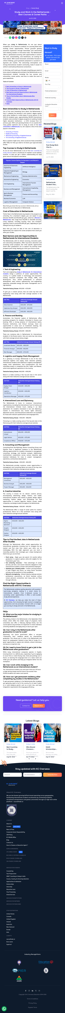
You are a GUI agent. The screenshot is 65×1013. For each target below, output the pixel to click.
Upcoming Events (11, 852)
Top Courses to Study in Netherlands (17, 88)
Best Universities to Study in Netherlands (18, 86)
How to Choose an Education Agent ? (17, 845)
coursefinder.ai (10, 939)
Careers (8, 826)
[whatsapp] (9, 37)
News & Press (10, 829)
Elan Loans (9, 941)
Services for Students (13, 867)
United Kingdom (11, 919)
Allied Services (10, 894)
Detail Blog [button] (35, 8)
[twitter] (22, 37)
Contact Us (26, 706)
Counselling (9, 871)
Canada (8, 916)
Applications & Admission (13, 881)
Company (9, 820)
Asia (7, 932)
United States (10, 914)
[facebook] (12, 37)
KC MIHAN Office (11, 837)
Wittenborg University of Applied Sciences (18, 135)
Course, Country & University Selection (17, 879)
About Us (9, 823)
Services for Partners (13, 901)
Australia (9, 924)
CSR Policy (9, 834)
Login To (9, 935)
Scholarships (10, 884)
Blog (27, 8)
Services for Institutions (14, 898)
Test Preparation (11, 873)
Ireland (8, 921)
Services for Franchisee (13, 904)
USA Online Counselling (13, 861)
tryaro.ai (9, 944)
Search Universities (12, 848)
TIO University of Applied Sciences (16, 137)
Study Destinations (12, 910)
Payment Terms (32, 1007)
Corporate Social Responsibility (15, 832)
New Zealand (10, 927)
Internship (9, 886)
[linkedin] (19, 37)
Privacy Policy (33, 1003)
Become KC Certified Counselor (16, 855)
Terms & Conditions (32, 998)
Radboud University (12, 134)
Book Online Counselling (14, 858)
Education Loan (10, 889)
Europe (8, 929)
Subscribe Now (52, 774)
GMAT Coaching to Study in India (15, 876)
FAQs (8, 103)
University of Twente (12, 132)
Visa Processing (10, 892)
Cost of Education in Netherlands (16, 90)
